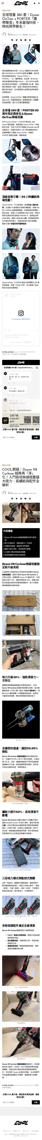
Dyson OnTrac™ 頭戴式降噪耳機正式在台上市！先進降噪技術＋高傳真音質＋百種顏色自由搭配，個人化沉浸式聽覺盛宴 (20, 100)
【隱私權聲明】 (35, 1131)
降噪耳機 (22, 354)
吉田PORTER (7, 354)
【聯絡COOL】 (16, 1131)
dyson (16, 352)
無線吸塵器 (6, 1087)
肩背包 (16, 354)
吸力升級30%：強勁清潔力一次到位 (18, 543)
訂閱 (35, 437)
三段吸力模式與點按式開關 (15, 552)
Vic (11, 33)
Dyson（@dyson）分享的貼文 (21, 342)
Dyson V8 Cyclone (27, 1085)
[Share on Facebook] (12, 40)
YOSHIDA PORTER (27, 352)
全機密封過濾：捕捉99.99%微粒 (17, 546)
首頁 (4, 11)
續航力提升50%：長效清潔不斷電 (17, 549)
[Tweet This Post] (17, 40)
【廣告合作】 (25, 1131)
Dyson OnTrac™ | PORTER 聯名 (13, 282)
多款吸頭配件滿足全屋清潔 (15, 555)
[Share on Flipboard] (21, 40)
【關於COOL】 (6, 1131)
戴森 (37, 1085)
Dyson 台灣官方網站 (21, 1072)
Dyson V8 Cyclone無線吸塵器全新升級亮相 (20, 538)
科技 (9, 11)
